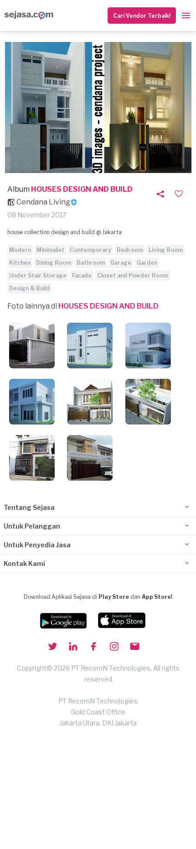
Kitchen (20, 262)
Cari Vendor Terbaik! (141, 15)
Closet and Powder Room (132, 275)
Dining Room (53, 262)
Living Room (166, 249)
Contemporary (90, 249)
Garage (120, 262)
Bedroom (130, 249)
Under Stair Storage (38, 275)
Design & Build (29, 288)
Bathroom (91, 262)
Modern (20, 249)
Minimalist (50, 249)
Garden (147, 262)
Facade (82, 275)
